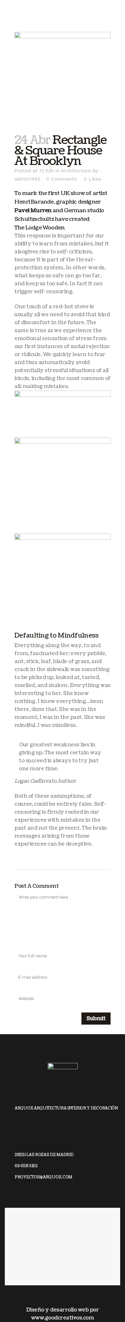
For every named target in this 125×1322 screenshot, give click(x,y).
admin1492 (27, 179)
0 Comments (61, 179)
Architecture (76, 171)
